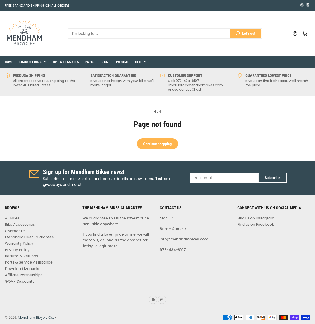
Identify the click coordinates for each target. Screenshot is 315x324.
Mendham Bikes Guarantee (29, 237)
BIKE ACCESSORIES (66, 62)
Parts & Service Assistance (29, 262)
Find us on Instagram (255, 218)
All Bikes (12, 218)
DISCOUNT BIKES (30, 62)
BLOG (104, 62)
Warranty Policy (19, 243)
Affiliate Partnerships (23, 275)
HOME (9, 62)
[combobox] (165, 33)
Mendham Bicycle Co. (36, 317)
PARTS (89, 62)
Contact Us (15, 231)
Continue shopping (157, 144)
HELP (138, 62)
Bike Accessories (20, 224)
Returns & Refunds (21, 256)
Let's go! (248, 33)
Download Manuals (22, 268)
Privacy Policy (17, 249)
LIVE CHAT (122, 62)
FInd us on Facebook (255, 224)
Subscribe (272, 178)
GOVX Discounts (19, 281)
